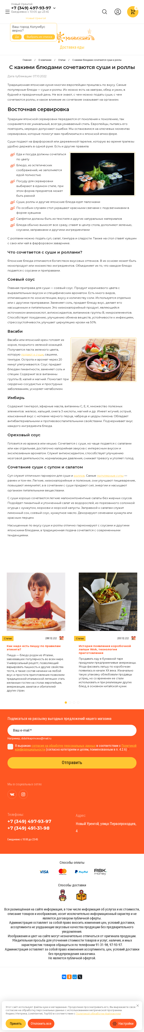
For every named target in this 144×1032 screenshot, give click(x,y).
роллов (79, 475)
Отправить (72, 762)
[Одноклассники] (69, 977)
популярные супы (110, 475)
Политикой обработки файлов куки (98, 1013)
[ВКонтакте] (64, 977)
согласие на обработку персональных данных (64, 746)
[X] (80, 977)
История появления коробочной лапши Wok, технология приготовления (105, 649)
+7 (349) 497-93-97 (31, 8)
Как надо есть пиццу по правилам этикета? (34, 647)
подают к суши (32, 354)
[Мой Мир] (74, 977)
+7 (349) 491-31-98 (28, 828)
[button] (7, 12)
